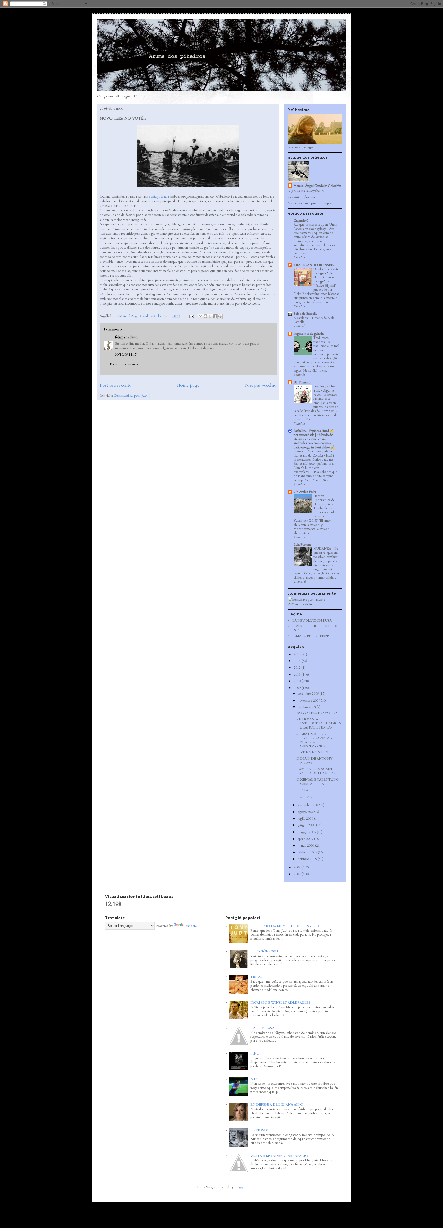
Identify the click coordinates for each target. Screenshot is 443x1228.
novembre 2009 (309, 700)
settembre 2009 (309, 805)
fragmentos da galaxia (309, 333)
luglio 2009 (306, 818)
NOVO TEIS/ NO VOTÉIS (317, 713)
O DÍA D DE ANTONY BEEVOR (314, 760)
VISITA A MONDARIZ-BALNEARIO (279, 1156)
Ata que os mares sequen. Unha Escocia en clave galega (315, 227)
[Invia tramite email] (200, 316)
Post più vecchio (260, 385)
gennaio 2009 (308, 859)
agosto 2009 (306, 812)
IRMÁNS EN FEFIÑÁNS (311, 636)
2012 (297, 667)
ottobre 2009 (307, 707)
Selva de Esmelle (305, 313)
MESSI (255, 1079)
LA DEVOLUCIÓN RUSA (312, 620)
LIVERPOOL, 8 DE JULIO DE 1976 (315, 628)
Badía (165, 196)
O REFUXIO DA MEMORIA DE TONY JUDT (285, 926)
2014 (297, 661)
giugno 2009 (307, 825)
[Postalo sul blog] (205, 316)
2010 (297, 681)
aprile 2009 (306, 838)
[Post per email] (191, 316)
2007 (297, 874)
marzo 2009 (306, 845)
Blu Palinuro (302, 382)
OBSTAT (303, 790)
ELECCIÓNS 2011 (264, 951)
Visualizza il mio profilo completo (311, 203)
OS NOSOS (259, 1130)
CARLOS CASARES (265, 1028)
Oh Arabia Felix (305, 492)
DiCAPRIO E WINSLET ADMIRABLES (280, 1002)
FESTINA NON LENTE (314, 752)
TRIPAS (256, 977)
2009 (297, 688)
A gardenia (301, 318)
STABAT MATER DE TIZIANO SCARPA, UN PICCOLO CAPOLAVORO (316, 740)
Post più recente (115, 385)
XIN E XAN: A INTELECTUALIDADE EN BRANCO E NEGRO (318, 723)
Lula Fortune (303, 544)
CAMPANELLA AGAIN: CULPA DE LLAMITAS (315, 771)
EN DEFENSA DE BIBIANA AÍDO (276, 1104)
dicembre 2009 (309, 693)
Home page (187, 385)
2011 (297, 674)
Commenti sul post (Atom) (132, 395)
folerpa (120, 337)
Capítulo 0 (301, 220)
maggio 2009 (307, 832)
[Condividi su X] (210, 316)
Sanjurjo (154, 196)
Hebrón (319, 496)
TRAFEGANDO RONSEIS (314, 265)
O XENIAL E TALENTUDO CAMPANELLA (317, 781)
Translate (190, 925)
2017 (297, 654)
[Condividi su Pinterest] (220, 316)
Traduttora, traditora (321, 340)
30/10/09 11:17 (126, 354)
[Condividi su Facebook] (215, 316)
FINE (254, 1053)
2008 (297, 867)
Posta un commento (124, 364)
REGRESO (304, 797)
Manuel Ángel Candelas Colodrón (317, 185)
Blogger (240, 1187)
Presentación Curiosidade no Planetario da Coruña (313, 453)
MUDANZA (322, 549)
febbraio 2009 (308, 852)
